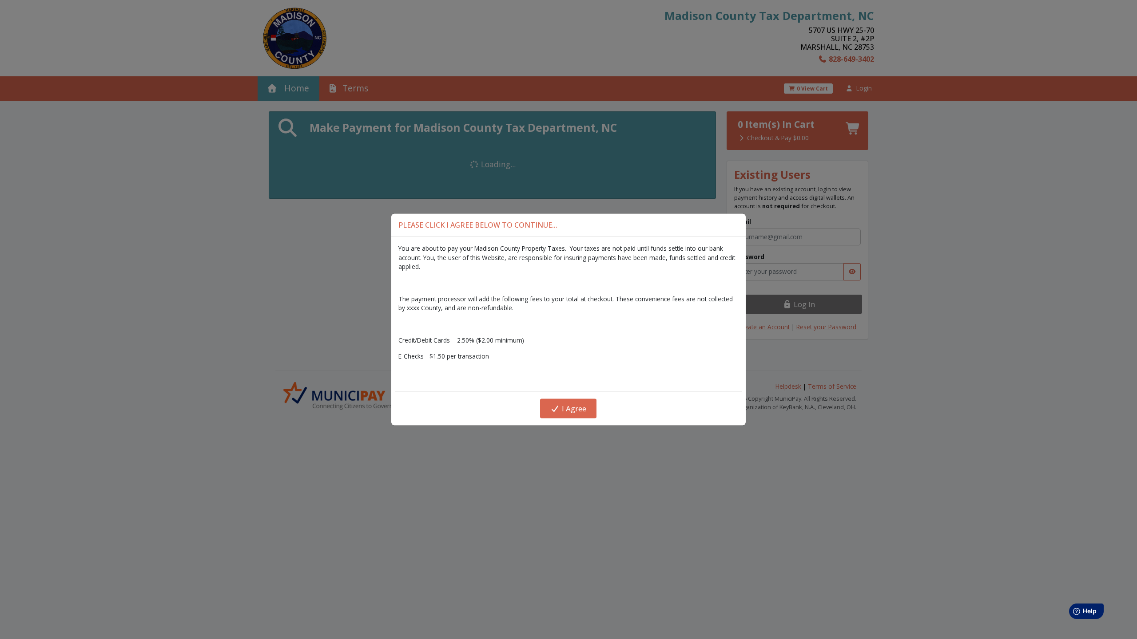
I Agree (573, 408)
